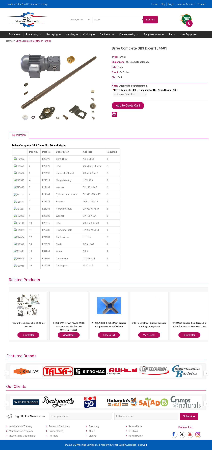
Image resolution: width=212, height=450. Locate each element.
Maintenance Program (21, 431)
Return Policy (136, 435)
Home (154, 4)
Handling (70, 34)
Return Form (135, 426)
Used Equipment (189, 34)
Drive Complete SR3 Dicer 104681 (33, 41)
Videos (92, 435)
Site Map (133, 431)
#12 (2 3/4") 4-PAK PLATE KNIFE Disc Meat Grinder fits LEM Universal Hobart (68, 326)
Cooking (87, 34)
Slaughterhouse (152, 34)
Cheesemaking (127, 34)
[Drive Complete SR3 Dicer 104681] (58, 86)
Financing (94, 426)
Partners (53, 435)
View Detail (28, 335)
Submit (150, 19)
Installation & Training (20, 426)
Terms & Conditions (59, 426)
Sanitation (105, 34)
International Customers (22, 435)
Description (19, 135)
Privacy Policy (56, 431)
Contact (201, 4)
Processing (32, 34)
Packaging (52, 34)
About (92, 431)
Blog (163, 4)
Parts (172, 34)
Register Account (186, 4)
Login (171, 4)
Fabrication (15, 34)
